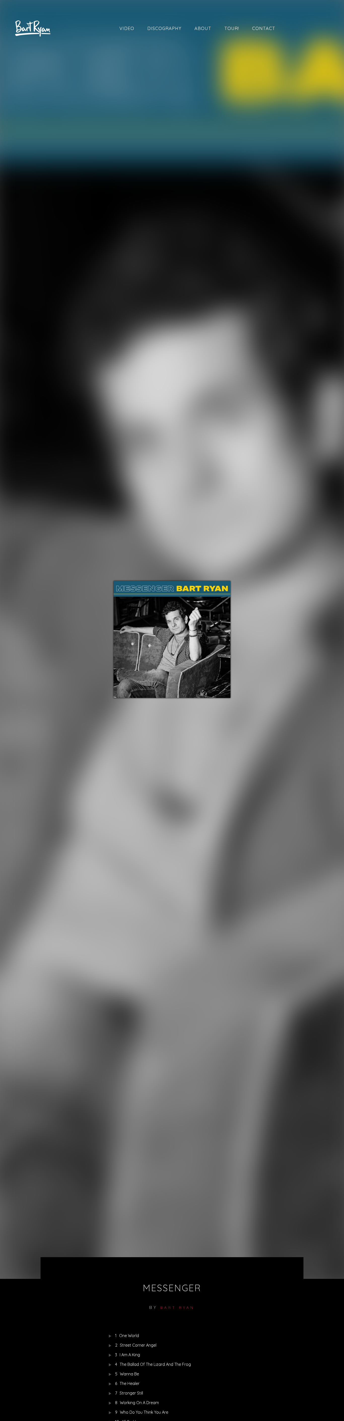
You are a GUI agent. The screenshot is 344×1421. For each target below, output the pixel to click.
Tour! (231, 28)
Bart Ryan (177, 1307)
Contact (263, 28)
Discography (164, 28)
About (202, 28)
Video (126, 28)
